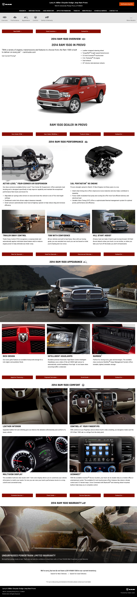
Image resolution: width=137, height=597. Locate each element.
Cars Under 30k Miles (50, 134)
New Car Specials (16, 254)
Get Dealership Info (127, 4)
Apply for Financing (17, 377)
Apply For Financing (64, 11)
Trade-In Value (84, 134)
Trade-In (76, 11)
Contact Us (113, 11)
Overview (4, 20)
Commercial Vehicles (84, 254)
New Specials (87, 11)
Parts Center (51, 495)
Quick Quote (84, 377)
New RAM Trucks (34, 11)
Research (22, 11)
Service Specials (84, 495)
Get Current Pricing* (9, 56)
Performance (15, 20)
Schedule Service (100, 11)
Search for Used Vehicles (78, 574)
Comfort (35, 20)
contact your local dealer (84, 582)
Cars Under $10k (17, 134)
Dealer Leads (131, 592)
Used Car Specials (50, 254)
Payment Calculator (51, 377)
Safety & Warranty (47, 20)
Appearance (26, 20)
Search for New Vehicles (59, 574)
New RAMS (17, 31)
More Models (131, 20)
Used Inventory (48, 11)
